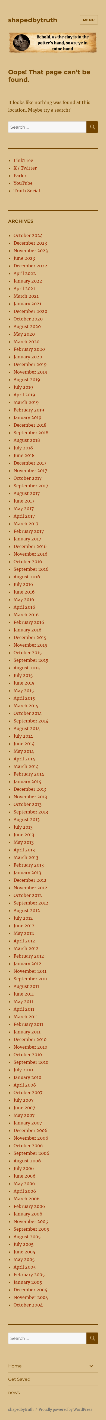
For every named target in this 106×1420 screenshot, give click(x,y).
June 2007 (24, 1107)
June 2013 (24, 834)
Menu (89, 20)
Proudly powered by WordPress (65, 1409)
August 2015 (27, 667)
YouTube (23, 183)
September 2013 (31, 812)
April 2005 (25, 1267)
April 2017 (24, 516)
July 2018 (23, 447)
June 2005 (24, 1251)
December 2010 (30, 1039)
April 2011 (24, 1009)
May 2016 (24, 599)
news (14, 1392)
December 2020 (30, 311)
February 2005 (29, 1274)
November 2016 (31, 554)
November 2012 (30, 887)
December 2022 (30, 265)
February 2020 (29, 349)
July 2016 (23, 584)
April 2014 (24, 758)
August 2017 (27, 493)
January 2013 (27, 872)
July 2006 (24, 1168)
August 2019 (27, 379)
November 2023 (31, 250)
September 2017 (31, 485)
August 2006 (27, 1160)
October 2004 (28, 1305)
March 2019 (26, 402)
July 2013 (23, 827)
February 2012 (29, 956)
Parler (20, 175)
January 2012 (27, 963)
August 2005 (27, 1236)
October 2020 (28, 319)
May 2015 (24, 690)
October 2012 (28, 895)
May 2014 (24, 751)
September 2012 (31, 903)
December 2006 (31, 1130)
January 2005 (28, 1282)
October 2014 (28, 713)
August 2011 (26, 986)
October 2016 (28, 561)
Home (15, 1366)
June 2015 (24, 683)
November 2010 (30, 1047)
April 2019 (24, 394)
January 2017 (27, 539)
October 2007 (28, 1092)
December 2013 (30, 789)
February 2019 (29, 410)
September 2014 (31, 721)
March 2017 (26, 523)
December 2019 (30, 364)
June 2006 (25, 1176)
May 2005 (24, 1259)
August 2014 (27, 728)
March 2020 (26, 341)
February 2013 (29, 865)
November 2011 (30, 971)
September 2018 (31, 432)
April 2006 (25, 1191)
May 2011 (23, 1001)
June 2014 (24, 743)
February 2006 (29, 1206)
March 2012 (26, 948)
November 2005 (31, 1221)
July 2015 (23, 675)
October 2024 (28, 235)
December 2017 (30, 463)
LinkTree (23, 160)
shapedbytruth (32, 20)
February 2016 (29, 622)
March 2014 (26, 766)
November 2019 (31, 372)
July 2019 (23, 387)
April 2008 (25, 1085)
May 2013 (24, 842)
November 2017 (30, 470)
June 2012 (24, 925)
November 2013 (30, 796)
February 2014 (29, 774)
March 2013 (26, 857)
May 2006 (24, 1183)
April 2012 (24, 941)
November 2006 (31, 1138)
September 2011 (31, 978)
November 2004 (31, 1297)
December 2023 (30, 243)
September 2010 (31, 1062)
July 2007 (23, 1100)
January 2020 (28, 356)
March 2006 (27, 1198)
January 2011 (27, 1032)
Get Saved (19, 1379)
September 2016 (31, 569)
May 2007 (24, 1115)
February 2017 (29, 531)
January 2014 (27, 781)
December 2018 (30, 425)
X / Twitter (25, 168)
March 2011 (26, 1016)
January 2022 (28, 281)
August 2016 (27, 576)
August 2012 (27, 910)
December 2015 (30, 637)
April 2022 (25, 273)
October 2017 (28, 478)
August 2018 (27, 440)
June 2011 (24, 994)
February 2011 (28, 1024)
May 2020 (24, 334)
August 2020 (27, 326)
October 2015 (28, 652)
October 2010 (28, 1054)
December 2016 (30, 546)
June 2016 (24, 592)
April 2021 (24, 288)
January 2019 (28, 417)
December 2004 (30, 1289)
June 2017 (24, 501)
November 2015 (30, 645)
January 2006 (28, 1214)
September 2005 (31, 1229)
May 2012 (24, 933)
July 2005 (24, 1244)
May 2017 (24, 508)
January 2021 (27, 303)
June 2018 (24, 455)
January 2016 (28, 630)
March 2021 (26, 296)
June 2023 (24, 258)
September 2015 (31, 660)
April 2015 (24, 698)
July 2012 (23, 918)
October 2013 (28, 804)
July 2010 (23, 1069)
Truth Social (27, 190)
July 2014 (23, 736)
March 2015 (26, 705)
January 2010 (27, 1077)
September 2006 (31, 1153)
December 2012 (30, 880)
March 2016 (26, 614)
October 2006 (28, 1145)
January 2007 (28, 1123)
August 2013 (27, 819)
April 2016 (24, 607)
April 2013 (24, 849)
